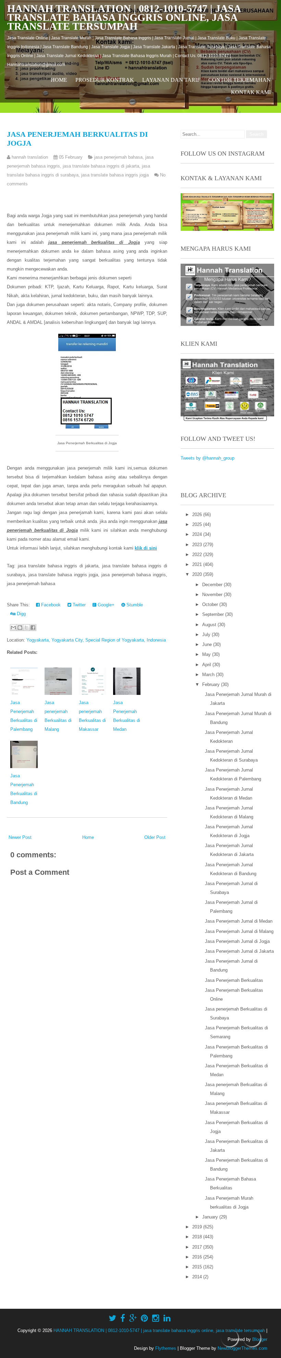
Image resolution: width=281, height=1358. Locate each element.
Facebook (50, 604)
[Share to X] (26, 627)
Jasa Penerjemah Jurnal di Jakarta (239, 951)
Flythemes (165, 1348)
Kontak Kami (251, 92)
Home (59, 80)
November (213, 594)
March (209, 674)
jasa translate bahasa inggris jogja (115, 174)
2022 (197, 554)
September (213, 614)
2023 (197, 544)
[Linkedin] (167, 1318)
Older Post (155, 837)
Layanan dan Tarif (171, 80)
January (210, 1216)
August (210, 624)
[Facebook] (122, 1318)
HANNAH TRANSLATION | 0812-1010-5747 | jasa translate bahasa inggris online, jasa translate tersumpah (124, 17)
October (210, 604)
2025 (197, 524)
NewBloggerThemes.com (242, 1348)
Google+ (105, 604)
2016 (197, 1257)
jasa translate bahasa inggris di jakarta (101, 166)
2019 (197, 1226)
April (207, 664)
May (207, 654)
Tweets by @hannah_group (207, 458)
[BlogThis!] (19, 627)
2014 (197, 1276)
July (207, 634)
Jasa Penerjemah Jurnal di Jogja (237, 941)
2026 (197, 514)
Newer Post (20, 837)
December (213, 584)
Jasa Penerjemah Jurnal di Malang (239, 931)
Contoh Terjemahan (239, 80)
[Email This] (13, 627)
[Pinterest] (144, 1318)
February (211, 684)
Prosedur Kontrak (104, 80)
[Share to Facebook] (32, 627)
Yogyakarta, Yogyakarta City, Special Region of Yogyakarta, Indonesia (96, 640)
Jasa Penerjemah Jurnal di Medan (238, 921)
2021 (197, 564)
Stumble (134, 604)
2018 (197, 1236)
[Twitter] (112, 1318)
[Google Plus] (133, 1318)
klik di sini (146, 548)
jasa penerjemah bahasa (118, 157)
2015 (197, 1266)
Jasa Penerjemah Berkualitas (234, 980)
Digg (20, 613)
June (207, 644)
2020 (197, 574)
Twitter (78, 604)
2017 (197, 1247)
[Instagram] (155, 1318)
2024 (197, 534)
